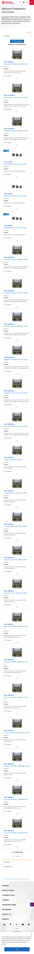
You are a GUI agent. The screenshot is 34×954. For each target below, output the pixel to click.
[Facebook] (10, 924)
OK (17, 949)
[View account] (27, 2)
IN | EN (17, 928)
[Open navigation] (31, 2)
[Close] (32, 934)
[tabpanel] (17, 450)
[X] (17, 924)
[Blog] (29, 924)
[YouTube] (23, 924)
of (17, 856)
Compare (8, 76)
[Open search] (20, 2)
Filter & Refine (17, 41)
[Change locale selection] (23, 2)
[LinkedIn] (4, 924)
